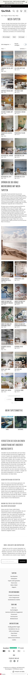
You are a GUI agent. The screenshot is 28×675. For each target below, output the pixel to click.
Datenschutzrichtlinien (14, 637)
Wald (14, 37)
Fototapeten (14, 578)
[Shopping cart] (21, 11)
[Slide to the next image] (24, 422)
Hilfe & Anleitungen (14, 631)
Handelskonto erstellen (14, 599)
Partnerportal (14, 616)
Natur (14, 15)
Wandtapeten (14, 576)
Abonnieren (23, 561)
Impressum (14, 635)
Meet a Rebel (14, 585)
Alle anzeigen (6, 37)
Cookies (14, 640)
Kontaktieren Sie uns (14, 629)
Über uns (14, 608)
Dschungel (21, 37)
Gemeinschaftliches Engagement (14, 612)
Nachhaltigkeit (14, 610)
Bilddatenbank (14, 618)
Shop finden (14, 633)
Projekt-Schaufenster (14, 595)
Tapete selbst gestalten (14, 580)
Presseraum (14, 614)
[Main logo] (6, 11)
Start (2, 15)
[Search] (14, 11)
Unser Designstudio (14, 597)
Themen (10, 15)
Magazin (14, 587)
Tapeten (6, 15)
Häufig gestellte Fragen (14, 627)
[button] (17, 11)
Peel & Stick (14, 583)
